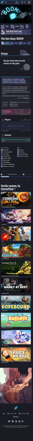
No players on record (16, 126)
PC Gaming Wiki (7, 152)
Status (16, 417)
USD (24, 413)
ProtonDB (6, 154)
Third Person (16, 82)
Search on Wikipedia (8, 164)
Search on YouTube (8, 166)
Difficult (22, 79)
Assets (21, 150)
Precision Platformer (8, 79)
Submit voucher (24, 156)
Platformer (5, 82)
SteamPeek (6, 156)
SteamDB (6, 150)
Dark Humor (23, 82)
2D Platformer (22, 81)
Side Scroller (17, 79)
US (12, 413)
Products (22, 152)
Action (10, 82)
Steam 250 (6, 160)
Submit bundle (24, 154)
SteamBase (6, 162)
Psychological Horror (8, 81)
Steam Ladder (7, 158)
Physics (16, 81)
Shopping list (27, 54)
